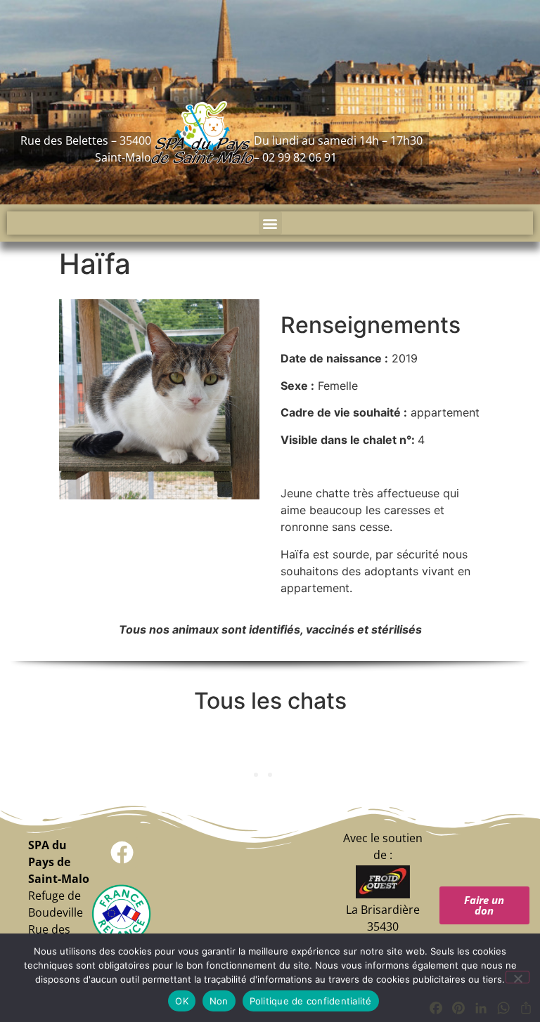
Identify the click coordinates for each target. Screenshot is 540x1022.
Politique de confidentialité (311, 1001)
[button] (270, 223)
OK (181, 1001)
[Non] (517, 977)
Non (219, 1001)
